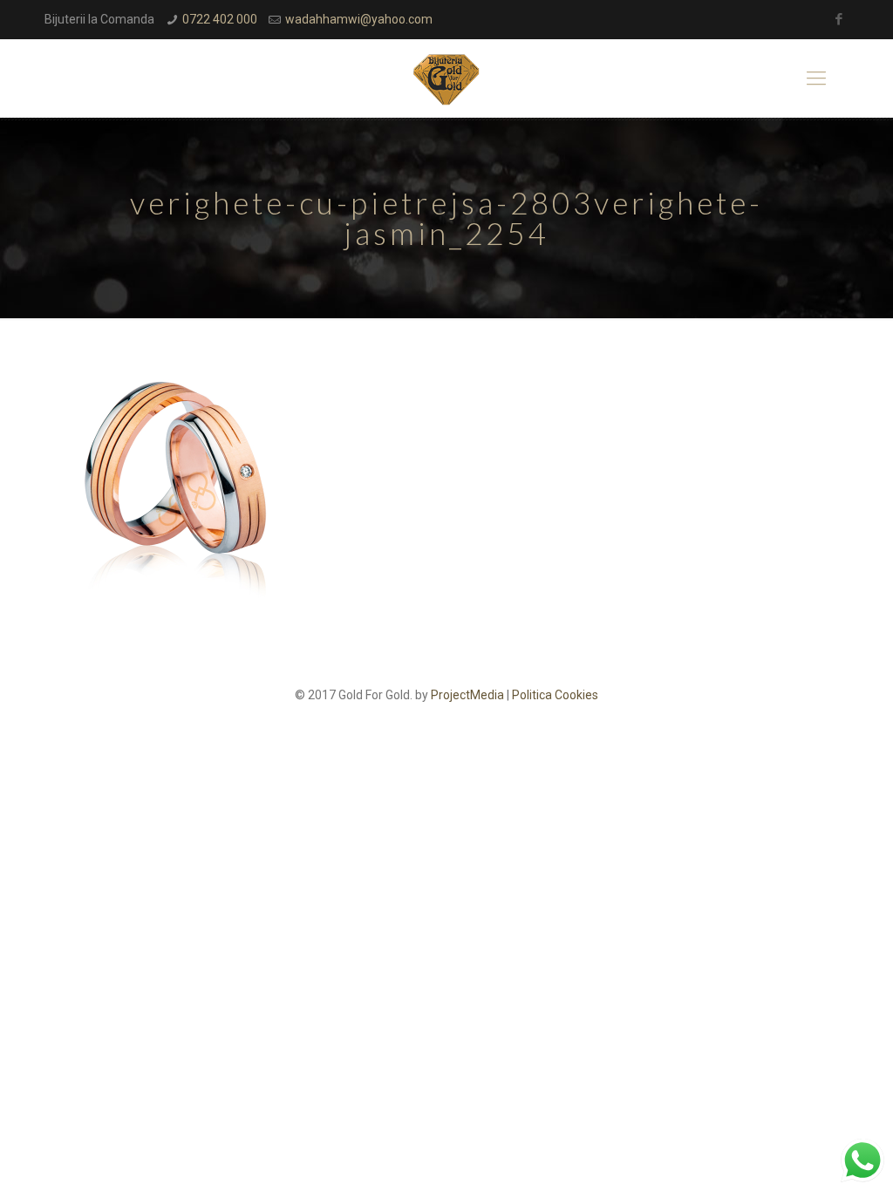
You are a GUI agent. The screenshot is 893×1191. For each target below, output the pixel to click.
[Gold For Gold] (446, 78)
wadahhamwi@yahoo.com (359, 19)
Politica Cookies (555, 695)
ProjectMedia (467, 695)
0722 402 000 (219, 19)
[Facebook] (839, 19)
